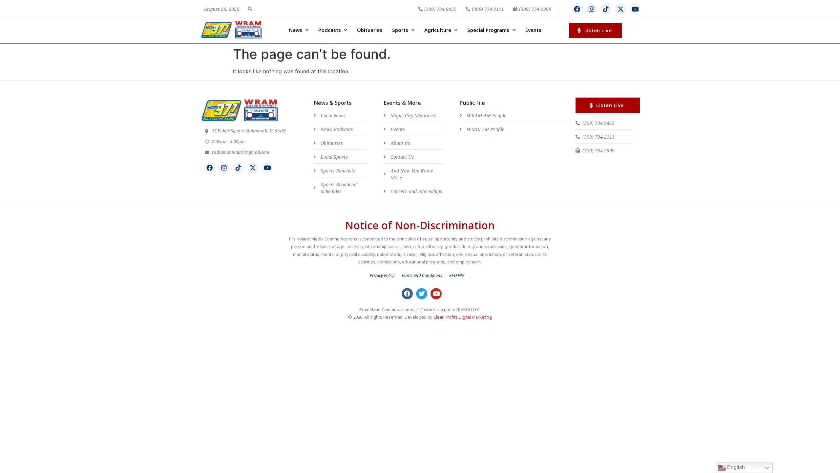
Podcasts (329, 30)
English (735, 467)
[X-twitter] (620, 8)
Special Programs (488, 30)
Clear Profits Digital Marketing (462, 317)
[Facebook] (577, 8)
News (295, 30)
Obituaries (369, 30)
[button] (250, 8)
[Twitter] (421, 293)
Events (533, 30)
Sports (400, 30)
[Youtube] (634, 8)
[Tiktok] (606, 8)
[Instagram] (591, 8)
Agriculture (437, 30)
